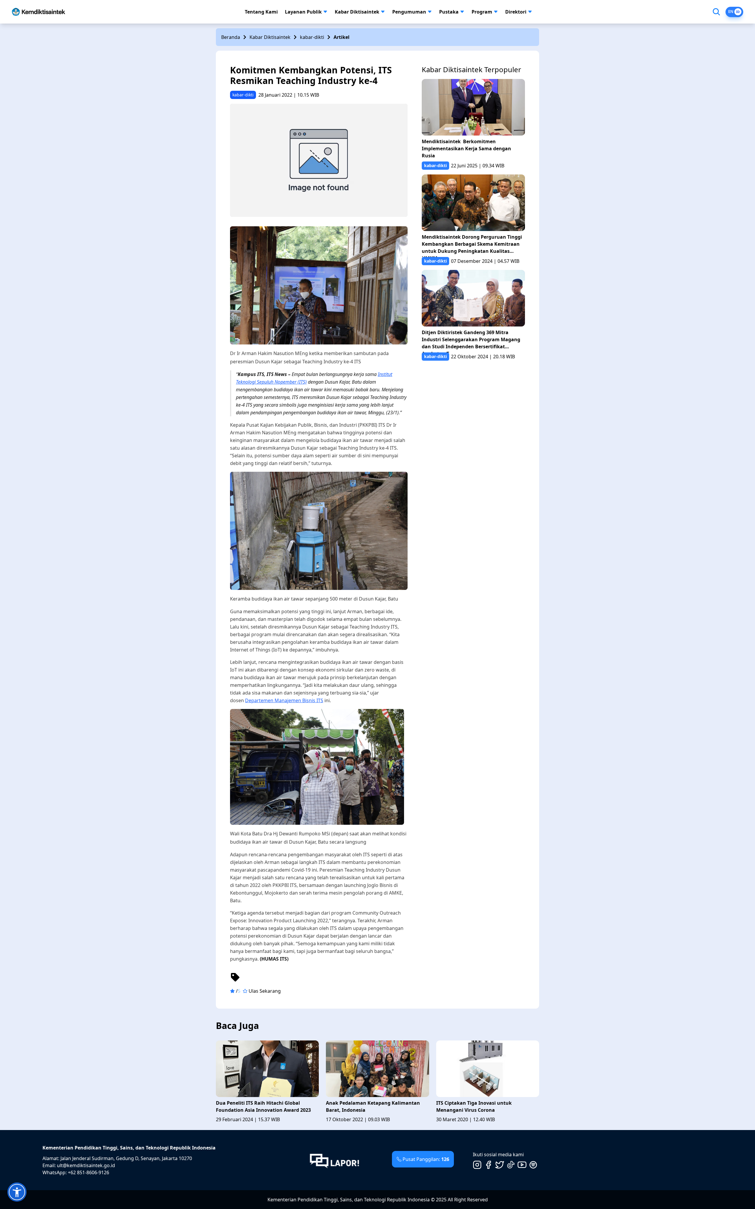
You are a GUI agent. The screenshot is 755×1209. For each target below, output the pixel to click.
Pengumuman (409, 12)
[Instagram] (477, 1164)
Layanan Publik (303, 12)
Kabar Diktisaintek (357, 12)
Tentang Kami (261, 12)
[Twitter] (499, 1164)
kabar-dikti (312, 37)
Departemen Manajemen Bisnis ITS (284, 700)
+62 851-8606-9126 (88, 1172)
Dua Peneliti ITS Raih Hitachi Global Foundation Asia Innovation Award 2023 (263, 1106)
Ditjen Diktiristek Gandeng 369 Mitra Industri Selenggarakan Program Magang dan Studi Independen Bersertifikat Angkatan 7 (471, 340)
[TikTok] (510, 1164)
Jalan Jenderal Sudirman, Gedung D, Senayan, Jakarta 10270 (126, 1158)
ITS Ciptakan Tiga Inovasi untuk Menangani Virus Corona (474, 1106)
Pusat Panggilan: (426, 1159)
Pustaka (449, 12)
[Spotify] (533, 1164)
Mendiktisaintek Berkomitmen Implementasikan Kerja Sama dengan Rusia (466, 148)
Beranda (230, 37)
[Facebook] (488, 1164)
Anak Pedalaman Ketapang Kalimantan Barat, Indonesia (373, 1106)
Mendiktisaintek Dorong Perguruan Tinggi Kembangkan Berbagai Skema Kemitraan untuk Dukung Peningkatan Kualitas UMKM (472, 245)
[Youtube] (522, 1164)
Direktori (515, 12)
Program (482, 12)
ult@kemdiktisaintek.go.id (86, 1165)
